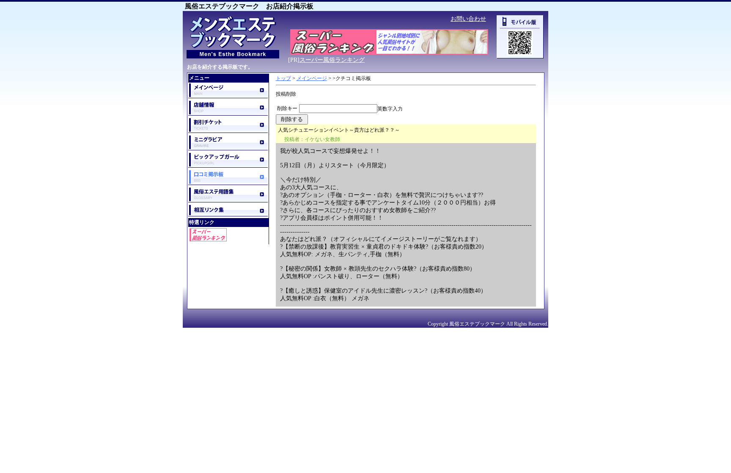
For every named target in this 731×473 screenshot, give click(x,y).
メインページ (312, 78)
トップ (283, 78)
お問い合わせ (468, 19)
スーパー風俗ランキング (332, 60)
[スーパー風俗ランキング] (389, 53)
